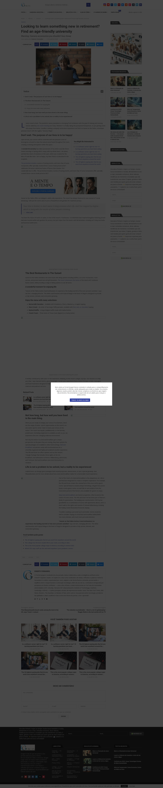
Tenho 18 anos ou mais (80, 400)
